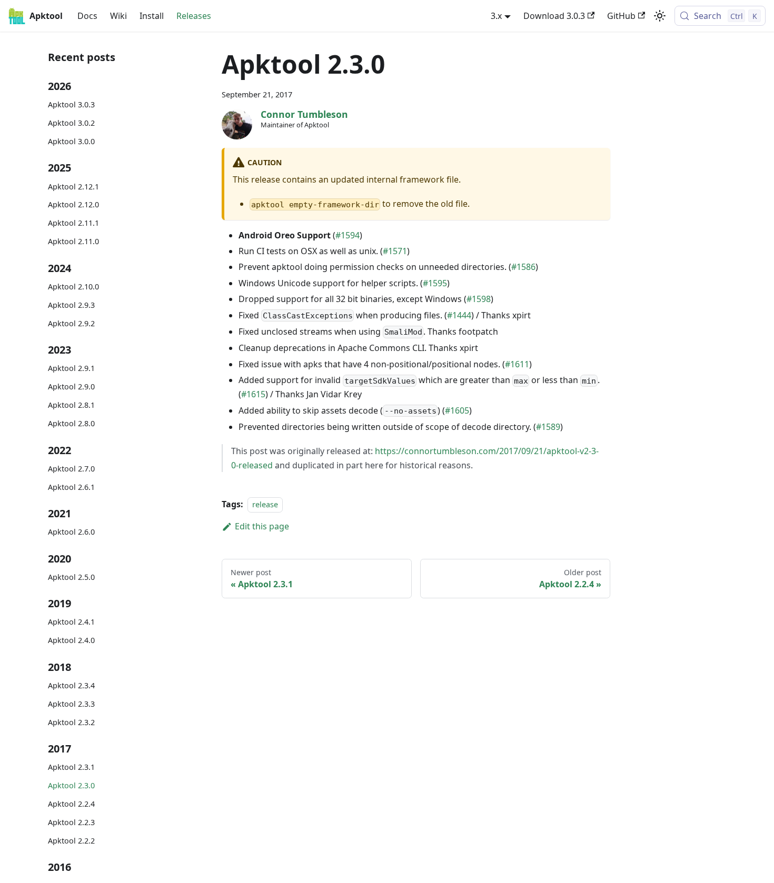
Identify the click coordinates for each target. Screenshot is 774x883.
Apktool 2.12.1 (73, 186)
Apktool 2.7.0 (71, 469)
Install (152, 16)
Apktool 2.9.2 (71, 323)
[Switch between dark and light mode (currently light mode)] (659, 15)
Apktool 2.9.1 (71, 368)
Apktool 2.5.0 (71, 577)
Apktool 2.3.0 (71, 785)
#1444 (459, 315)
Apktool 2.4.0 (71, 640)
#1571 (395, 251)
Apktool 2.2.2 (71, 841)
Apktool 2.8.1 (71, 405)
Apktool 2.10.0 (73, 287)
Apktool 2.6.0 (71, 532)
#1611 (517, 364)
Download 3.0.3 (554, 16)
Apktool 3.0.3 (71, 104)
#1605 (457, 410)
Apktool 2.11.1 (73, 223)
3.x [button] (496, 16)
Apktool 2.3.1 (71, 767)
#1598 (479, 299)
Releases (193, 16)
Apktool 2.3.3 (71, 704)
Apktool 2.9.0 (71, 387)
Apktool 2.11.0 (73, 241)
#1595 (435, 283)
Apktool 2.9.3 (71, 305)
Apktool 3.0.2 (71, 123)
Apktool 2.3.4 (71, 685)
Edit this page (262, 526)
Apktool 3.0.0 (71, 141)
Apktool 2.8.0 (71, 423)
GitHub (621, 16)
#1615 (253, 394)
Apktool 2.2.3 (71, 822)
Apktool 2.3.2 (71, 722)
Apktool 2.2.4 (71, 804)
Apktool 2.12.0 (73, 204)
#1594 (347, 235)
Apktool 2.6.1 (71, 486)
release (265, 504)
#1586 (523, 267)
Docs (87, 16)
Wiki (118, 16)
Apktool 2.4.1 (71, 622)
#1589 (548, 427)
